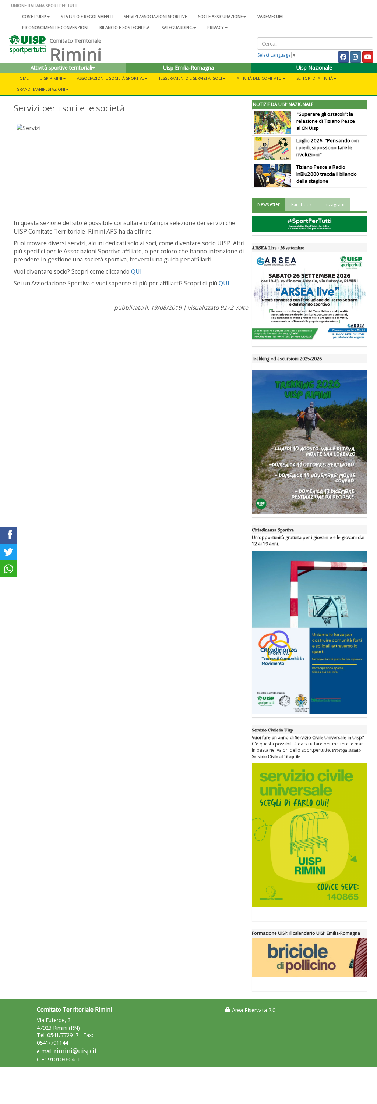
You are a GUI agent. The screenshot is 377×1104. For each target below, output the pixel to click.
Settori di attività (314, 78)
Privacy (215, 27)
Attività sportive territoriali (61, 67)
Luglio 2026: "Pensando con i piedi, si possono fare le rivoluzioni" (327, 147)
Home (23, 78)
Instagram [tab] (334, 205)
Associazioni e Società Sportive (110, 78)
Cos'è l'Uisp (34, 16)
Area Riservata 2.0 (252, 1010)
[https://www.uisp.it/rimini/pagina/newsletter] (309, 224)
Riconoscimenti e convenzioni (55, 27)
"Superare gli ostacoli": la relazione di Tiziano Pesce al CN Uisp (325, 121)
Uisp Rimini (51, 78)
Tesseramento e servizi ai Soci (190, 78)
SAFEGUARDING (177, 27)
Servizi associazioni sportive (155, 16)
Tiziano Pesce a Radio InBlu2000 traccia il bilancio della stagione (326, 174)
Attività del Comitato (259, 78)
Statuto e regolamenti (87, 16)
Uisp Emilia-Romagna (188, 67)
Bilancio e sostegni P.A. (125, 27)
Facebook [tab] (301, 205)
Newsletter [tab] (268, 204)
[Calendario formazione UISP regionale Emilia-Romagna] (309, 957)
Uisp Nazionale (314, 67)
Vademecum (270, 16)
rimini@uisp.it (75, 1051)
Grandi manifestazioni (41, 89)
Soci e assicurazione (220, 16)
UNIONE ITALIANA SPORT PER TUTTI (44, 5)
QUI (136, 271)
